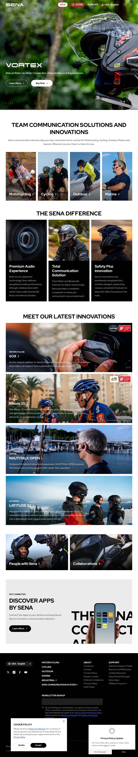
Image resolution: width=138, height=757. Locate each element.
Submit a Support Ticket (120, 666)
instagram (14, 672)
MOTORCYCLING (50, 662)
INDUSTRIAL (48, 680)
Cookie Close (64, 721)
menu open (130, 4)
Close (123, 752)
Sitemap (9, 746)
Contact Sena (90, 673)
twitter (8, 672)
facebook (20, 672)
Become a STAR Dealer (120, 669)
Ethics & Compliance (94, 680)
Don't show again (100, 752)
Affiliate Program (117, 683)
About (88, 662)
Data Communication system (59, 685)
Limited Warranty (117, 673)
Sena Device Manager (119, 676)
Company (89, 666)
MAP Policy (89, 687)
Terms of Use (80, 712)
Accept (38, 745)
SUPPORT (114, 662)
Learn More (21, 176)
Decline (21, 745)
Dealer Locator (91, 676)
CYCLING (46, 667)
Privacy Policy (90, 683)
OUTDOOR (47, 671)
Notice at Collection (69, 715)
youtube (25, 672)
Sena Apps (114, 680)
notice (106, 745)
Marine (46, 676)
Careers (88, 669)
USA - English (18, 663)
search (125, 4)
